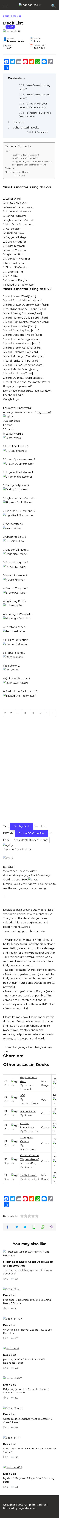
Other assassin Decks (26, 127)
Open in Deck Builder (17, 849)
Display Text (21, 826)
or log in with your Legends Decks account (32, 161)
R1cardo (29, 1167)
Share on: (19, 122)
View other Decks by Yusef (20, 871)
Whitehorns (31, 1131)
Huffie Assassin (28, 1175)
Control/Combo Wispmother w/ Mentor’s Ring (29, 1159)
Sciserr (28, 1115)
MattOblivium (28, 1149)
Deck (10, 27)
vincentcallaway (29, 1103)
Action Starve (28, 1111)
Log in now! (44, 412)
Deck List (9, 1295)
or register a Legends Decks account (29, 165)
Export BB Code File (31, 833)
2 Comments (41, 132)
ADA (22, 1095)
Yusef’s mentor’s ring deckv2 (25, 155)
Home (6, 16)
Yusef (11, 866)
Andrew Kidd (31, 1179)
